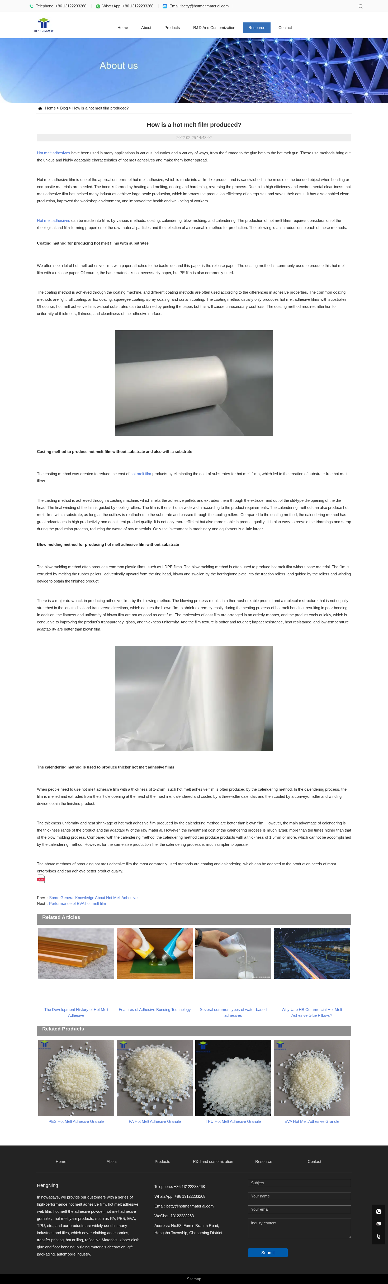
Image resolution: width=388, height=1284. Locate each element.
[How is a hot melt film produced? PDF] (41, 878)
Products (172, 27)
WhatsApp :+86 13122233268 (126, 6)
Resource (256, 27)
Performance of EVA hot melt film (77, 903)
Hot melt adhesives (53, 153)
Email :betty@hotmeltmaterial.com (198, 6)
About (146, 27)
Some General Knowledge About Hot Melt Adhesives (94, 897)
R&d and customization (214, 27)
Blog (64, 108)
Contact (285, 27)
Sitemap (194, 1279)
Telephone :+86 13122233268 (60, 6)
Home (122, 27)
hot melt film (140, 473)
